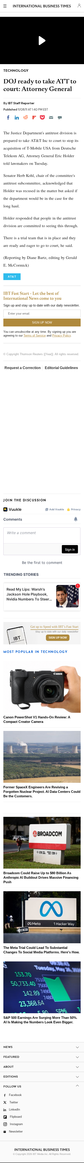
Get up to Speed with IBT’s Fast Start (54, 626)
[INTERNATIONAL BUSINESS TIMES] (42, 7)
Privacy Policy (61, 335)
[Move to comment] (60, 117)
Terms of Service (35, 335)
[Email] (51, 117)
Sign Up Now (58, 637)
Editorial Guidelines (61, 368)
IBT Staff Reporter (21, 103)
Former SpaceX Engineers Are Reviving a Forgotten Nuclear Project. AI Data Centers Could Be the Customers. (41, 791)
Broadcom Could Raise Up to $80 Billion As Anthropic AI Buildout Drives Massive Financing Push (40, 877)
